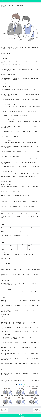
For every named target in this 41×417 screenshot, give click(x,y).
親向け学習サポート (38, 386)
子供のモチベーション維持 (25, 386)
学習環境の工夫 (30, 386)
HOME (21, 414)
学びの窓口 (2, 0)
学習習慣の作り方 (34, 386)
